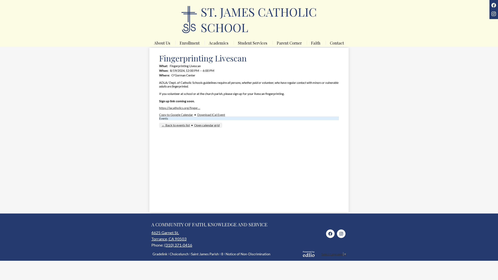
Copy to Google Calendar (176, 114)
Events (163, 118)
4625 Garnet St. (165, 232)
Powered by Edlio (309, 254)
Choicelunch (179, 254)
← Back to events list (176, 125)
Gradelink (160, 254)
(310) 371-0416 (178, 245)
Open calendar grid (207, 125)
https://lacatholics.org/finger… (179, 108)
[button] (162, 43)
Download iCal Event (211, 114)
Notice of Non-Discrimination (247, 254)
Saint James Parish (205, 254)
